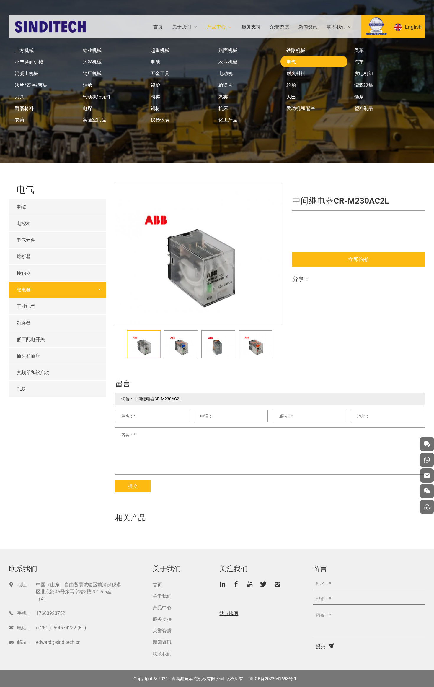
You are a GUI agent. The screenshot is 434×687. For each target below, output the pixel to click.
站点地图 (228, 613)
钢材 (155, 108)
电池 (155, 62)
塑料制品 (363, 108)
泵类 (223, 96)
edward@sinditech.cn (58, 642)
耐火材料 (295, 73)
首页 (158, 26)
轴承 (87, 85)
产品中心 (216, 26)
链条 (359, 96)
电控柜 (24, 223)
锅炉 (155, 85)
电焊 (87, 108)
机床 (223, 108)
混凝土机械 (26, 73)
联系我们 (336, 26)
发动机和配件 (300, 108)
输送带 (225, 85)
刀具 (19, 96)
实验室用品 (94, 119)
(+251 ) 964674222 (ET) (61, 627)
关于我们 (181, 26)
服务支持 (251, 26)
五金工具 (160, 73)
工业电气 (26, 306)
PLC (21, 389)
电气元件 (26, 240)
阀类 (155, 96)
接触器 (24, 273)
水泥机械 (92, 62)
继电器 (24, 289)
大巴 (291, 96)
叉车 (359, 50)
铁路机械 (295, 50)
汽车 (359, 62)
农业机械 (227, 62)
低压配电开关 (31, 339)
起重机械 (160, 50)
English (413, 26)
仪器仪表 (160, 119)
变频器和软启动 (33, 372)
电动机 (225, 73)
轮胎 (291, 85)
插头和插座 (28, 356)
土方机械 (24, 50)
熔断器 (24, 256)
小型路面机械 (29, 62)
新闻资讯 (307, 26)
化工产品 (227, 119)
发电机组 (363, 73)
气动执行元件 (97, 96)
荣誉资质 (279, 26)
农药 (19, 119)
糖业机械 (92, 50)
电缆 (21, 207)
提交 (133, 486)
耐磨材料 (24, 108)
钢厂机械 (92, 73)
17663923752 (50, 613)
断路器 (24, 322)
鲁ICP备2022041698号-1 (272, 678)
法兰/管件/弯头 (31, 85)
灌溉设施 (363, 85)
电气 (291, 62)
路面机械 (227, 50)
